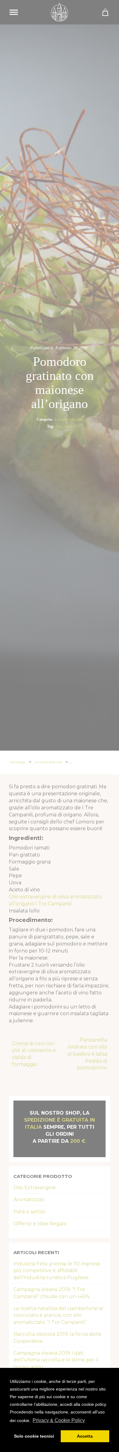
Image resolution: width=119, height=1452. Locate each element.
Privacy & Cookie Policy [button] (59, 1420)
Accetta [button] (85, 1436)
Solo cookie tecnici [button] (34, 1436)
